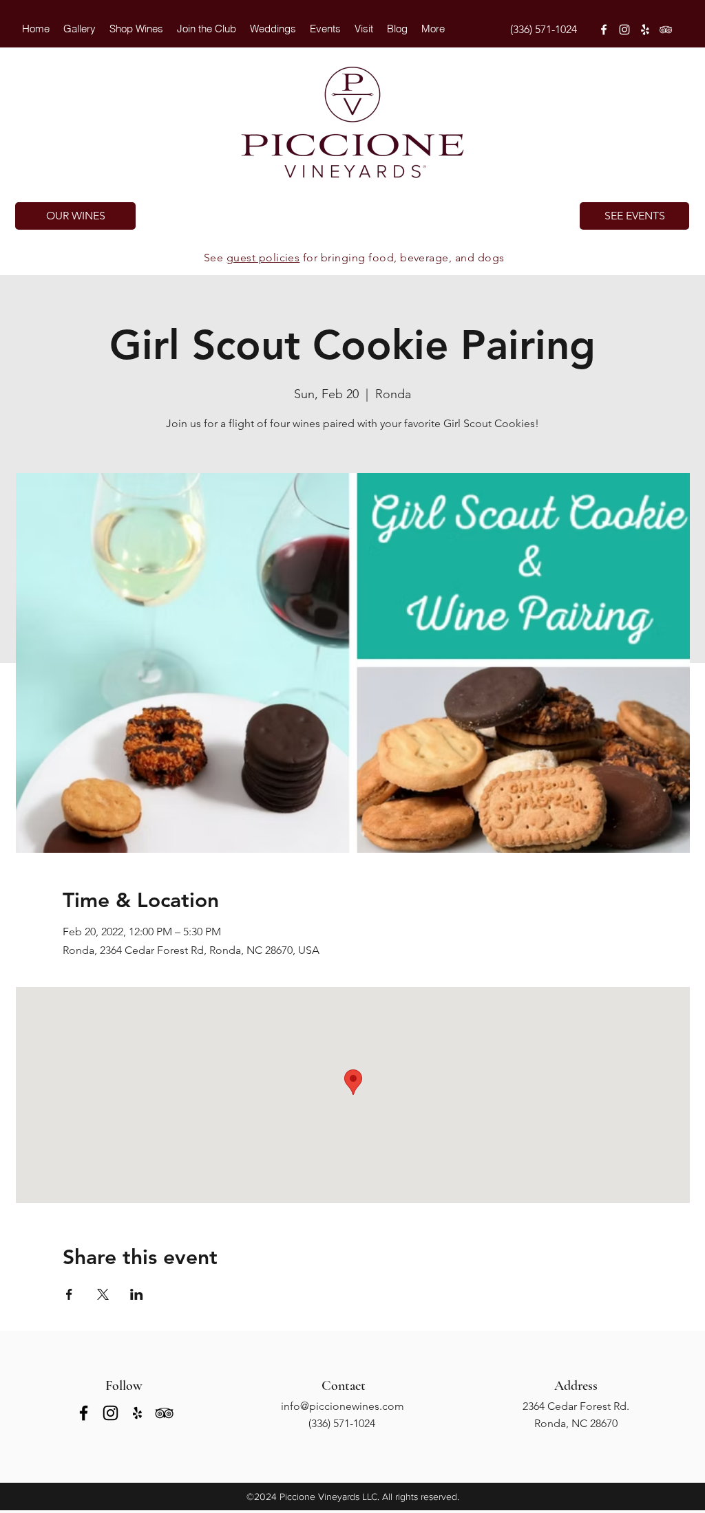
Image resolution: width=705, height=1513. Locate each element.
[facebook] (604, 29)
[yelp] (645, 29)
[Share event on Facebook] (69, 1294)
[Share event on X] (102, 1294)
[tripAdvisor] (666, 29)
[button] (273, 29)
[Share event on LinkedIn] (136, 1294)
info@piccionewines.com (342, 1406)
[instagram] (624, 29)
